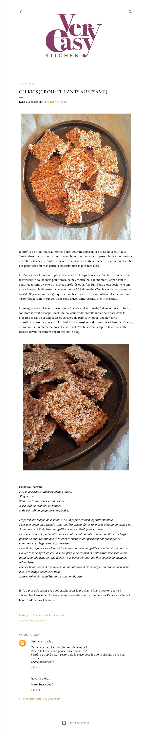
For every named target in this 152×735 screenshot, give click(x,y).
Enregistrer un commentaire (40, 699)
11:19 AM (35, 690)
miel (32, 620)
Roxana (36, 678)
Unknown (37, 641)
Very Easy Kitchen (55, 101)
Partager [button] (24, 615)
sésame (40, 620)
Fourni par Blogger (79, 722)
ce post (118, 289)
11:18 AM (35, 667)
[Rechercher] (130, 11)
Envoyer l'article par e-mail (48, 615)
